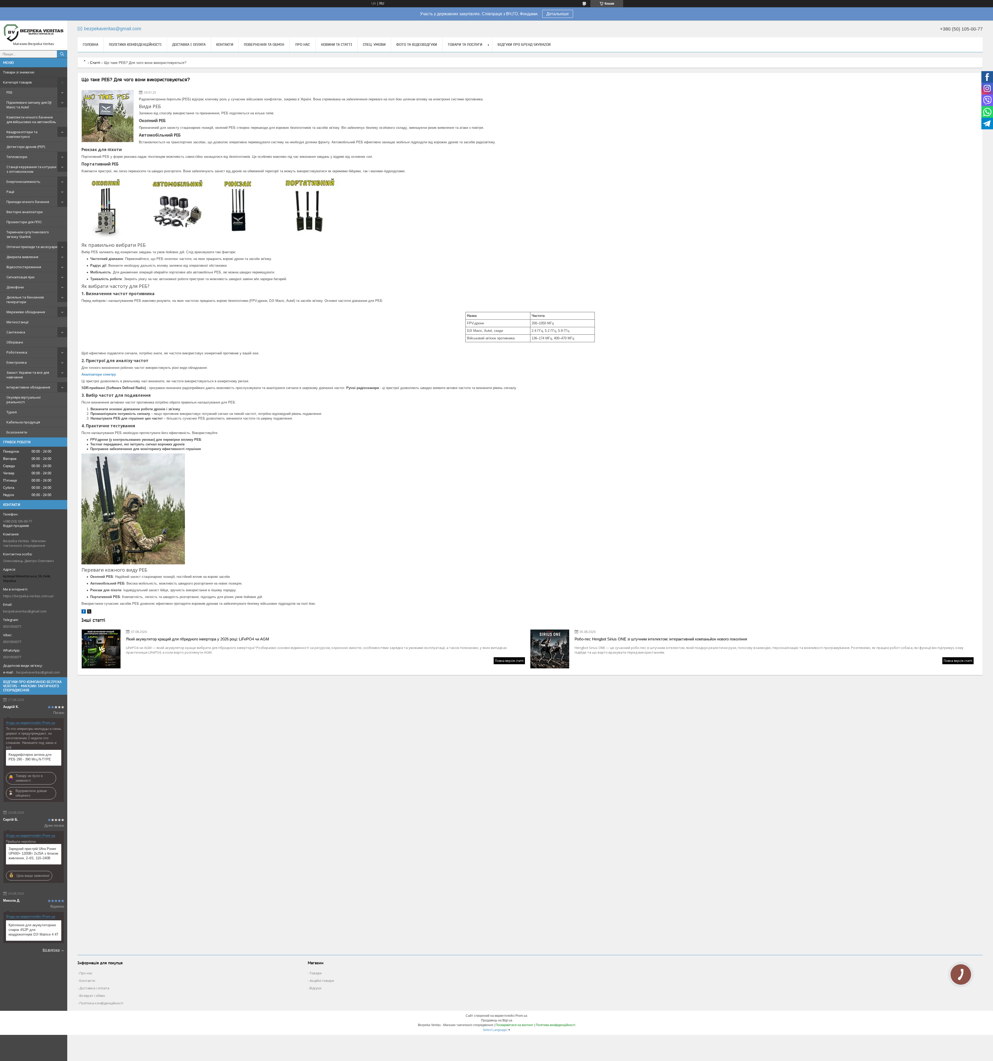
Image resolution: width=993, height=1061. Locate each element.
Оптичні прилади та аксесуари (31, 246)
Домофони (15, 287)
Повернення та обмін (264, 44)
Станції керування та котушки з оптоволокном (31, 169)
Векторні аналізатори (24, 212)
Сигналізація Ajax (20, 277)
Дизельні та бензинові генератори (25, 299)
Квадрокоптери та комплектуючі (21, 134)
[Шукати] (62, 54)
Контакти (224, 44)
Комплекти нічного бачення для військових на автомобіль (31, 119)
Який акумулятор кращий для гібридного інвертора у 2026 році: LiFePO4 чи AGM (197, 639)
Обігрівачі (14, 342)
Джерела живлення (22, 257)
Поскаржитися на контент (514, 1025)
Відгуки (315, 988)
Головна (90, 44)
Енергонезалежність (23, 181)
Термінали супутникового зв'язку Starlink (27, 234)
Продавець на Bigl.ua (496, 1020)
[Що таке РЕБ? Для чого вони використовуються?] (107, 116)
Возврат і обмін (92, 995)
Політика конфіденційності (135, 44)
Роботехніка (16, 352)
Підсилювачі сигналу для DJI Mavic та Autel (28, 104)
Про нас (302, 44)
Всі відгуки (51, 949)
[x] (89, 612)
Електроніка (16, 362)
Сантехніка (15, 332)
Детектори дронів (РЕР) (25, 146)
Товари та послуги (465, 44)
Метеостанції (17, 322)
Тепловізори (16, 156)
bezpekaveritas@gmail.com (25, 611)
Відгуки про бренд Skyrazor (524, 44)
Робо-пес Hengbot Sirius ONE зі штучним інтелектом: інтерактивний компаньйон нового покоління (661, 639)
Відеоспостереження (23, 267)
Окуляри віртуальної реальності (23, 399)
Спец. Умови (374, 44)
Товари (316, 973)
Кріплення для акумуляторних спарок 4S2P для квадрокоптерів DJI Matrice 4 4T (33, 929)
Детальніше (557, 14)
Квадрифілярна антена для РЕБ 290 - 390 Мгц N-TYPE (30, 757)
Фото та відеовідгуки (416, 44)
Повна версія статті (509, 661)
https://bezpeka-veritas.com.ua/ (28, 596)
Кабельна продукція (23, 422)
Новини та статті (336, 44)
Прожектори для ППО (24, 222)
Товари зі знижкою (18, 72)
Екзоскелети (16, 432)
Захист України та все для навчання (27, 374)
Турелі (11, 412)
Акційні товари (322, 980)
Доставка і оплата (189, 44)
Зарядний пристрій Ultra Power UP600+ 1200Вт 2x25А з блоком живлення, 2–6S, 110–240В (33, 853)
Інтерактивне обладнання (28, 387)
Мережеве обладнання (25, 312)
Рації (10, 191)
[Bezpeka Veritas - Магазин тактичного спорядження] (33, 33)
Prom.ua (521, 1016)
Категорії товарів (17, 82)
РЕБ (9, 92)
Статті (95, 63)
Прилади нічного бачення (27, 201)
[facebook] (83, 612)
